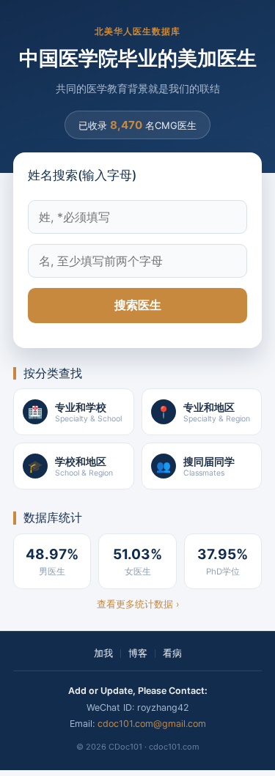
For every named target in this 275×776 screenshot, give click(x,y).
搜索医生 (137, 305)
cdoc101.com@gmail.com (152, 723)
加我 (103, 653)
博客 (137, 653)
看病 (172, 653)
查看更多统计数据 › (138, 604)
